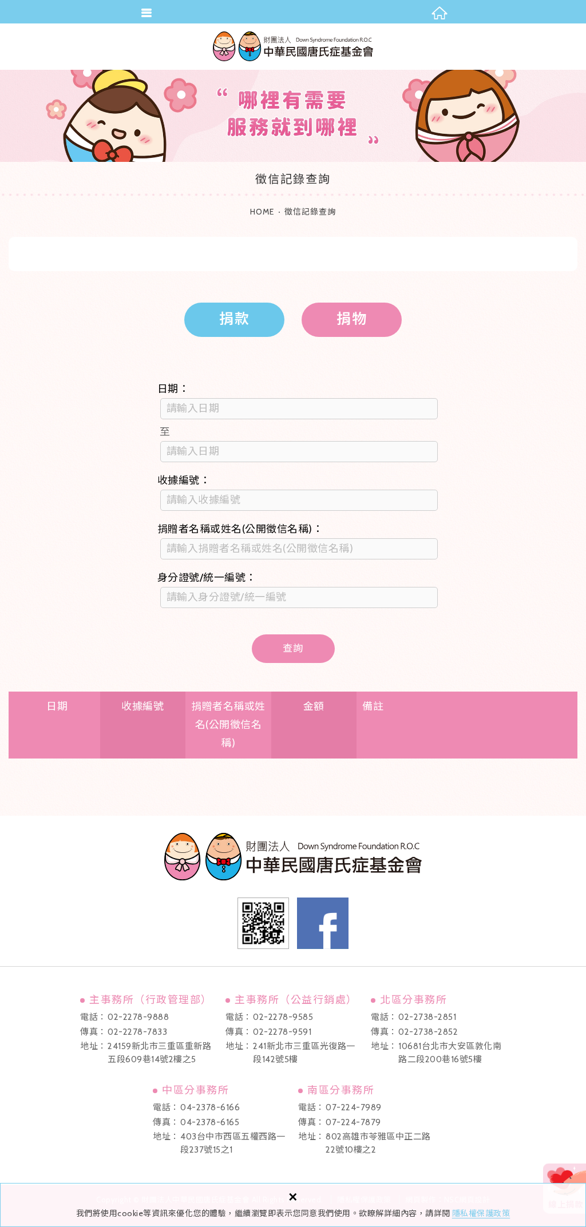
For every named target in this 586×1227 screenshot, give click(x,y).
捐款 (234, 318)
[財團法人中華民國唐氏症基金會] (293, 46)
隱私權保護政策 (481, 1213)
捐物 (351, 318)
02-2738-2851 (427, 1017)
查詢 (293, 648)
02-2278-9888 (138, 1017)
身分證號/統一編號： (206, 577)
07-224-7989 (354, 1107)
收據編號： (184, 480)
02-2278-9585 (283, 1017)
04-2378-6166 (210, 1107)
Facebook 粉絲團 (323, 923)
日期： (173, 389)
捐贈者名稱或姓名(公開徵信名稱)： (240, 529)
